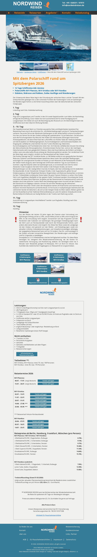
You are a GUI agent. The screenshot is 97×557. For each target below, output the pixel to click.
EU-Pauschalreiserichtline (40, 539)
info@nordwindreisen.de (73, 5)
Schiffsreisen (42, 72)
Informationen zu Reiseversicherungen (27, 354)
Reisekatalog (82, 12)
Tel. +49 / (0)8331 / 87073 (73, 2)
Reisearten (35, 12)
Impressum (58, 539)
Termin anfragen (48, 381)
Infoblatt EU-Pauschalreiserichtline (48, 515)
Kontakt (66, 12)
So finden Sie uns (25, 526)
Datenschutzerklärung (62, 550)
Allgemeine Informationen (38, 283)
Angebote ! (51, 12)
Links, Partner (71, 534)
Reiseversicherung (73, 526)
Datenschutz (71, 539)
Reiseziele (19, 12)
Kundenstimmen (72, 530)
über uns (22, 534)
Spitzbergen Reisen (30, 72)
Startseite (20, 72)
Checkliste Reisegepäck (59, 283)
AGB (24, 539)
